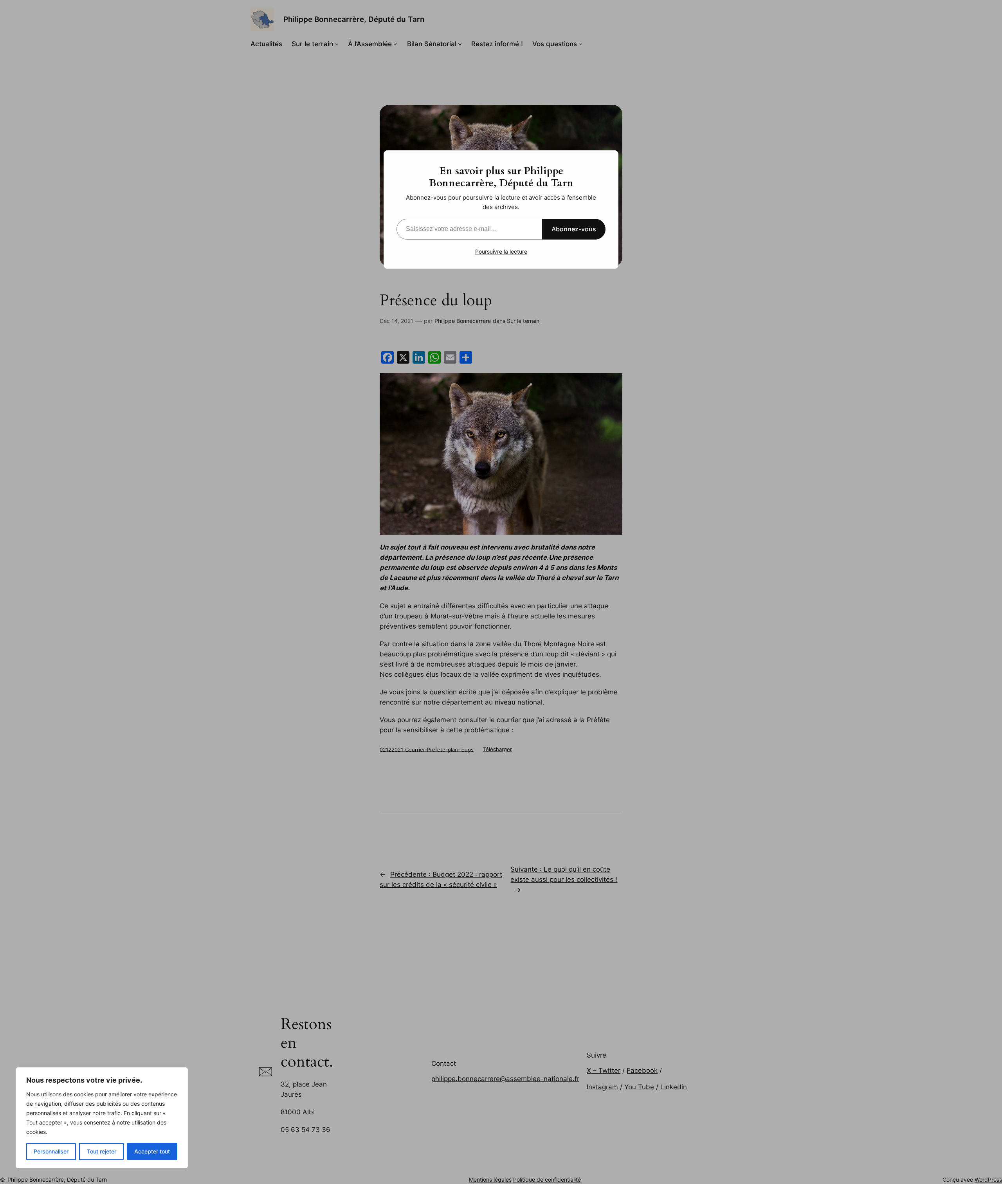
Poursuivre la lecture (501, 251)
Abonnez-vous (573, 229)
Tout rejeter (101, 1151)
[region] (102, 1117)
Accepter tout (152, 1151)
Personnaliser (51, 1151)
